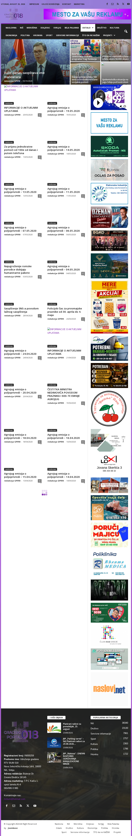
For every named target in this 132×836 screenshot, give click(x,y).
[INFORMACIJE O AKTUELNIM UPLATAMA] (23, 95)
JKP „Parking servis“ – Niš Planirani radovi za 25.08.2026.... (74, 741)
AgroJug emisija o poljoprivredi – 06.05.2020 (63, 229)
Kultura (114, 27)
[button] (126, 31)
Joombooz (13, 828)
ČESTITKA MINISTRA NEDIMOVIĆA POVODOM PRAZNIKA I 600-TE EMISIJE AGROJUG (63, 394)
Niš (21, 27)
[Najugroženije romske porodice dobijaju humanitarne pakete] (23, 253)
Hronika (37, 35)
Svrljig (57, 27)
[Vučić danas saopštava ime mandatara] (35, 62)
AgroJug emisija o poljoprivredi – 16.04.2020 (63, 436)
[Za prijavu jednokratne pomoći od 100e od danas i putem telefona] (23, 133)
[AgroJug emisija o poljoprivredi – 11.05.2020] (66, 176)
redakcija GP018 (12, 81)
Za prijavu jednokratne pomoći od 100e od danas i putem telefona (21, 150)
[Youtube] (128, 4)
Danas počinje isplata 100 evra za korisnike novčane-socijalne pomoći (85, 79)
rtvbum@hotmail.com (14, 799)
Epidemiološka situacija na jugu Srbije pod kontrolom (115, 81)
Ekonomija (11, 35)
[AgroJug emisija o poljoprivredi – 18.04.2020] (23, 422)
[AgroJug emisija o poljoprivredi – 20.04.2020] (23, 376)
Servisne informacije (67, 35)
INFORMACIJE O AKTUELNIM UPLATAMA (21, 109)
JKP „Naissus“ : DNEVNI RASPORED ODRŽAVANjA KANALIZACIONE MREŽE (74, 758)
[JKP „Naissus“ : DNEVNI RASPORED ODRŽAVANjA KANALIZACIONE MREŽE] (54, 757)
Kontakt (66, 4)
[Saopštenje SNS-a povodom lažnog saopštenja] (23, 295)
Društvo (101, 27)
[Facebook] (107, 4)
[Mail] (112, 4)
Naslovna (11, 27)
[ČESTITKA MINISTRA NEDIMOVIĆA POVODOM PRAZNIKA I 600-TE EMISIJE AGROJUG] (66, 376)
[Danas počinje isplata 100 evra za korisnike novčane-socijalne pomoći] (85, 73)
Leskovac (9, 103)
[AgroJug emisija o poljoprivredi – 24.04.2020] (23, 338)
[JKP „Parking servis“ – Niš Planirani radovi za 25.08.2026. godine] (54, 742)
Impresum (34, 4)
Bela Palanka (72, 27)
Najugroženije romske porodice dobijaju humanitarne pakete (18, 269)
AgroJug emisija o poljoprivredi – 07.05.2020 (20, 229)
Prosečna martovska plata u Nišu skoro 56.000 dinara (115, 58)
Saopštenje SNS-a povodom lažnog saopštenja (21, 310)
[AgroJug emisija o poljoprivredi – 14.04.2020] (66, 460)
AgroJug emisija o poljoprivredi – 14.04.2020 (63, 475)
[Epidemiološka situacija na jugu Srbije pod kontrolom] (116, 73)
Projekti (107, 35)
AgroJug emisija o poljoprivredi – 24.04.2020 (20, 352)
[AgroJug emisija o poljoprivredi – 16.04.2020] (66, 422)
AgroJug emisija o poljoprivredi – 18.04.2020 (20, 436)
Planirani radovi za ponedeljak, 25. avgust (72, 726)
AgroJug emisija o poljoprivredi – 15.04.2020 (20, 475)
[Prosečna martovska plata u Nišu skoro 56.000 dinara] (116, 50)
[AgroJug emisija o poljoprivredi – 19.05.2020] (66, 95)
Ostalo (86, 27)
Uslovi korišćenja (50, 4)
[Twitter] (123, 4)
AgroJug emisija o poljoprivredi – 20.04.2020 (20, 390)
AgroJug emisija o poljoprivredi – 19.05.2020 (63, 109)
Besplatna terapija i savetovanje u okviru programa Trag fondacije (84, 56)
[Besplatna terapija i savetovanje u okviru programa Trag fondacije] (85, 50)
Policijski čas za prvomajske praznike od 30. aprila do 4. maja (64, 312)
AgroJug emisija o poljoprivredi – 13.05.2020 (20, 190)
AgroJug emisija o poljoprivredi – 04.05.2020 (63, 267)
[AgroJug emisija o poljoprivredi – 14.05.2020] (66, 133)
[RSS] (118, 4)
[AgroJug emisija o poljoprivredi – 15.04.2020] (23, 460)
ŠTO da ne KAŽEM (91, 35)
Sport (49, 35)
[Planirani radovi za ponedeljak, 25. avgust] (54, 728)
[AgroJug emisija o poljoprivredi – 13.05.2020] (23, 176)
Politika (25, 35)
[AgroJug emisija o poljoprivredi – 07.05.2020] (23, 214)
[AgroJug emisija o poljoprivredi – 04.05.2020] (66, 253)
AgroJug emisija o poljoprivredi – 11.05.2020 (63, 190)
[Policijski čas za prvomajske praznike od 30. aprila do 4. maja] (66, 295)
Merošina (32, 27)
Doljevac (45, 27)
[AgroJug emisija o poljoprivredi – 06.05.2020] (66, 214)
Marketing (79, 4)
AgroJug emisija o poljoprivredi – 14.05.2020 (63, 148)
